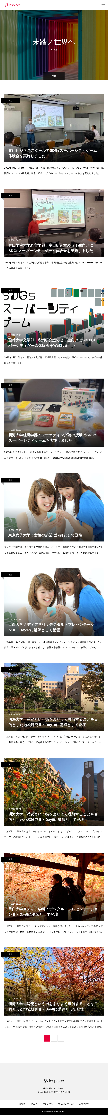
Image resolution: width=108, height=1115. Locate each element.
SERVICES (47, 1104)
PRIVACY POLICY (66, 1104)
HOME (22, 1104)
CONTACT (84, 1104)
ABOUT (34, 1104)
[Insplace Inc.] (12, 5)
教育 (10, 101)
